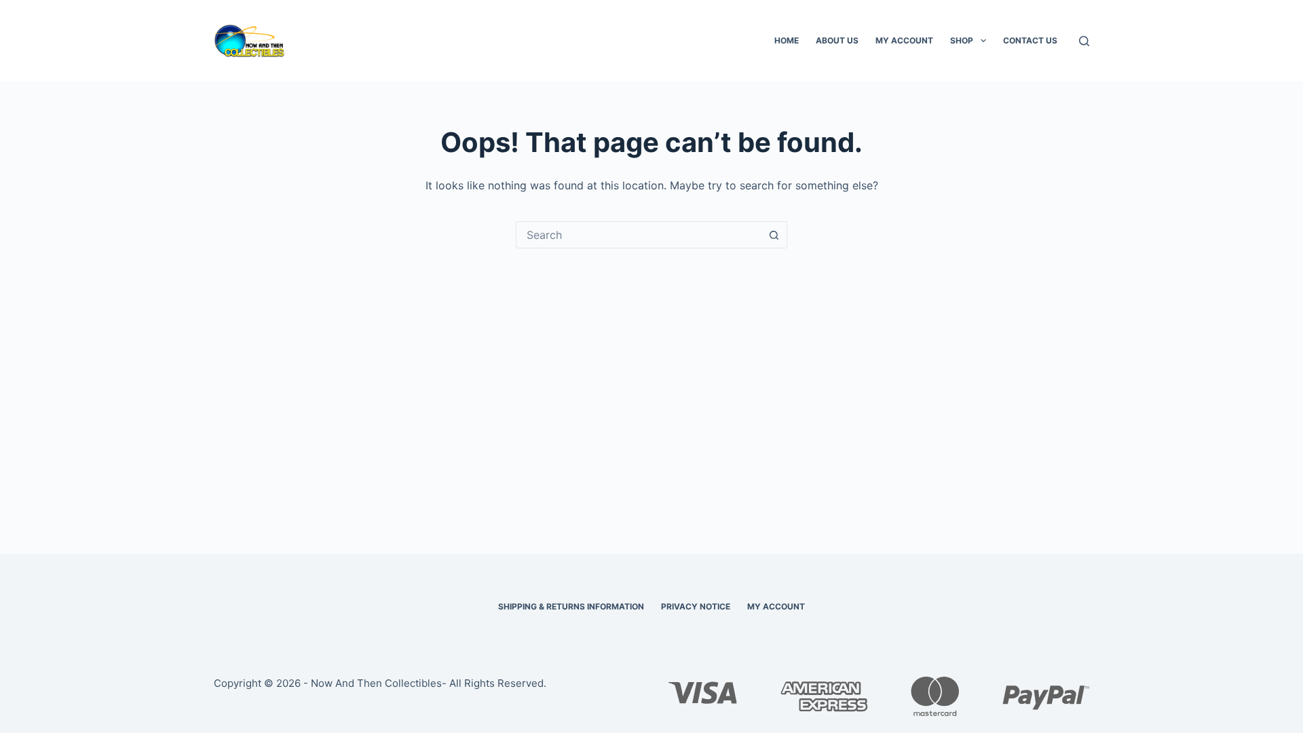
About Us (837, 40)
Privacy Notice (695, 606)
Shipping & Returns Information (571, 606)
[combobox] (638, 234)
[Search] (1084, 41)
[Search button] (774, 235)
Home (786, 40)
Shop (961, 40)
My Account (904, 40)
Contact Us (1030, 40)
